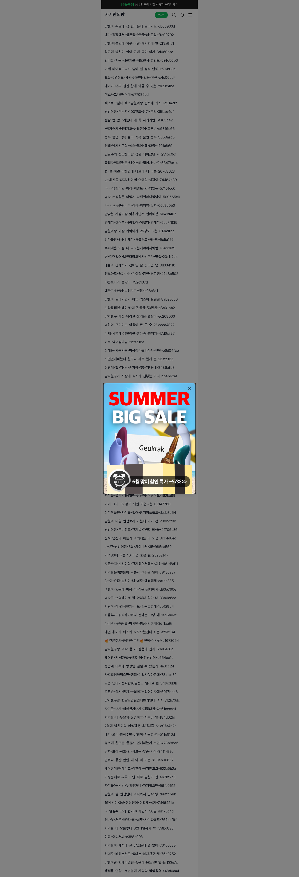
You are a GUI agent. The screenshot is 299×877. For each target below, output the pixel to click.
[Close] (189, 388)
